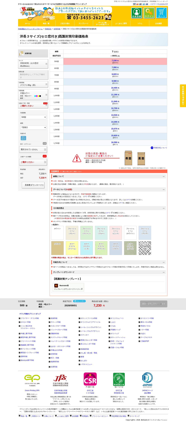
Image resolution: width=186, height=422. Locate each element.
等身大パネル (145, 326)
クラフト (57, 244)
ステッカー (85, 335)
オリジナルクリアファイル (90, 322)
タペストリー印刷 (147, 318)
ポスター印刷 (26, 322)
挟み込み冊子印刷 (27, 360)
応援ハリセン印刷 (117, 347)
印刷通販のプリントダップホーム (30, 29)
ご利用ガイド (36, 416)
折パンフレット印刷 (28, 349)
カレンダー (80, 301)
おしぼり (84, 360)
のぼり (143, 333)
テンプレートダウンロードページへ (67, 287)
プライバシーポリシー (100, 416)
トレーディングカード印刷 (60, 341)
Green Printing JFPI (32, 390)
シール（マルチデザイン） (90, 331)
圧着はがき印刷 (56, 350)
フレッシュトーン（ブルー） (101, 231)
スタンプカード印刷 (58, 326)
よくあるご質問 (63, 416)
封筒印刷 (57, 29)
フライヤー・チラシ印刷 (30, 318)
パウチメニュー (86, 364)
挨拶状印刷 (55, 362)
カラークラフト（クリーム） (72, 246)
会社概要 (75, 416)
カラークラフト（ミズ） (86, 246)
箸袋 (82, 357)
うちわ (113, 326)
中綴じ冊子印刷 (26, 333)
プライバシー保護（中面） (145, 246)
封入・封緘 (55, 358)
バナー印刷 (145, 330)
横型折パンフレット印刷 (30, 353)
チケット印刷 (56, 322)
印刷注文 (48, 29)
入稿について (49, 416)
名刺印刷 (54, 318)
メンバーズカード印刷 (59, 330)
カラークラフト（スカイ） (116, 246)
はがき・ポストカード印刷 (60, 346)
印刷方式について (160, 148)
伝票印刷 (54, 367)
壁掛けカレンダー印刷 (89, 340)
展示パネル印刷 (146, 322)
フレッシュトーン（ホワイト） (130, 231)
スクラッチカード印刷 (59, 337)
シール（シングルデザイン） (91, 327)
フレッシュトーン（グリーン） (87, 231)
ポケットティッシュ (118, 337)
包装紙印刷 (85, 349)
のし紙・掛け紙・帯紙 (89, 353)
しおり (113, 322)
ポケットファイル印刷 (89, 318)
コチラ (85, 197)
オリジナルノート (117, 318)
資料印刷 (24, 356)
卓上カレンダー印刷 (88, 344)
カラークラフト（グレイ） (130, 246)
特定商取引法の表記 (119, 416)
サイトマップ (135, 416)
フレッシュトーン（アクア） (145, 231)
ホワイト (57, 229)
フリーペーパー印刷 (28, 341)
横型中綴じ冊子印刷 (28, 337)
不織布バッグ (116, 330)
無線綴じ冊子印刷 (27, 345)
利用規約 (85, 416)
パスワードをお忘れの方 (159, 4)
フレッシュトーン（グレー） (72, 231)
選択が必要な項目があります (153, 304)
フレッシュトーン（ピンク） (116, 231)
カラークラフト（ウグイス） (101, 246)
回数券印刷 (55, 333)
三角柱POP (145, 341)
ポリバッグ (115, 333)
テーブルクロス (146, 337)
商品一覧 (24, 416)
